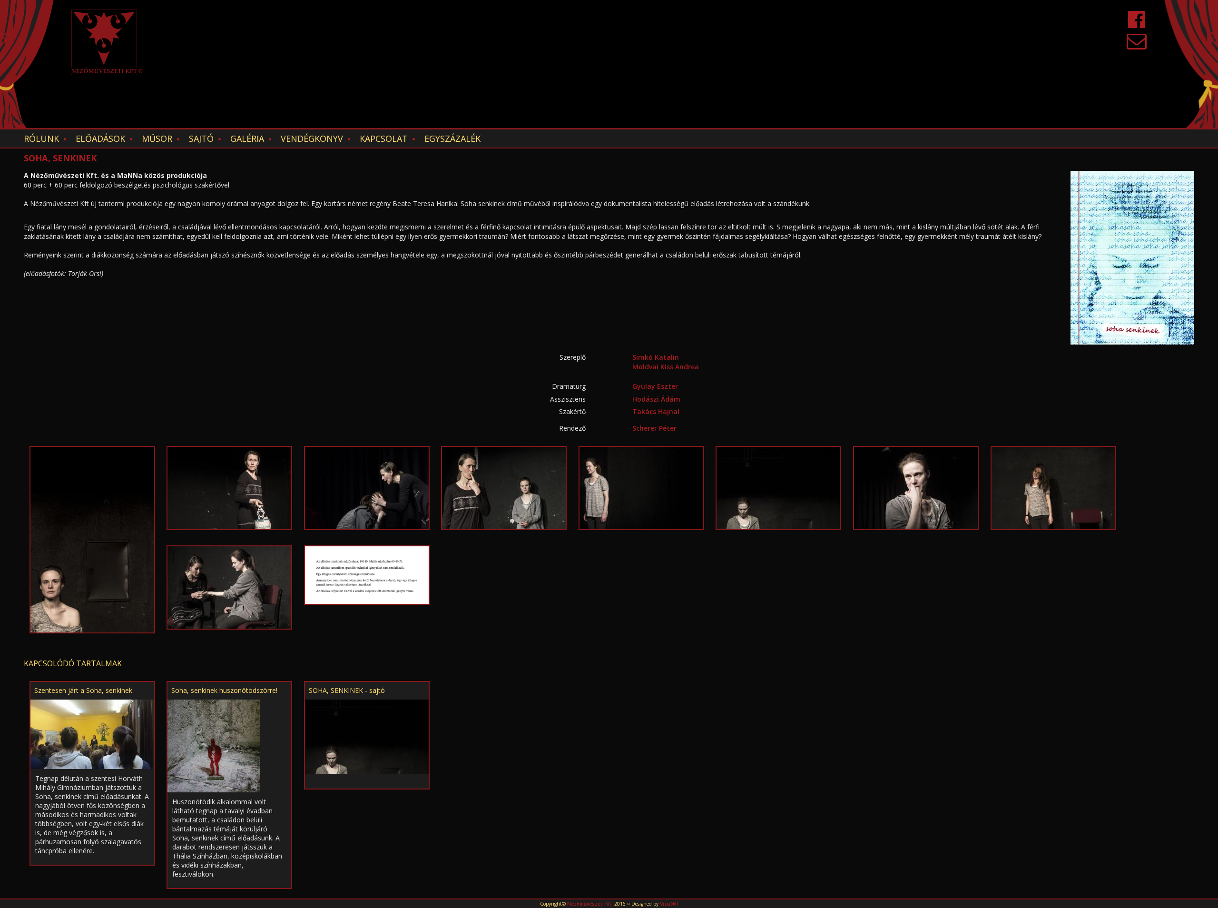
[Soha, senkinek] (92, 538)
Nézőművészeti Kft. (590, 903)
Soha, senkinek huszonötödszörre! (224, 690)
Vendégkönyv (312, 138)
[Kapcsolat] (1137, 45)
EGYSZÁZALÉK (452, 138)
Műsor (157, 138)
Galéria (247, 138)
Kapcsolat (384, 138)
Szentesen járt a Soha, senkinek (83, 690)
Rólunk (41, 138)
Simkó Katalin (655, 357)
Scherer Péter (654, 428)
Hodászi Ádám (656, 399)
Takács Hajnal (655, 411)
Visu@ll (669, 903)
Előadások (100, 138)
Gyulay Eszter (655, 386)
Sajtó (201, 138)
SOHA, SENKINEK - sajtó (347, 690)
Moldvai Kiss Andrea (665, 366)
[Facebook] (1136, 24)
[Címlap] (107, 42)
